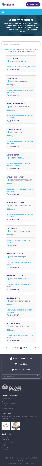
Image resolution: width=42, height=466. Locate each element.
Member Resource (8, 442)
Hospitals (5, 406)
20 (12, 348)
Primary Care (6, 398)
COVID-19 (5, 450)
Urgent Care (31, 51)
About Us (5, 437)
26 (29, 348)
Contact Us (5, 440)
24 (24, 348)
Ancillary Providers (20, 51)
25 (27, 348)
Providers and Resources (22, 358)
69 (35, 348)
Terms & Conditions (14, 463)
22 (18, 348)
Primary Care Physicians (23, 49)
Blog (3, 445)
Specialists (5, 401)
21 (15, 348)
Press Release (6, 447)
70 (38, 348)
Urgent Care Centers (22, 370)
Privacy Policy (29, 463)
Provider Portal (34, 4)
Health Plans (22, 364)
